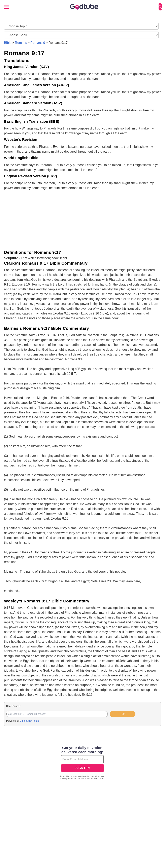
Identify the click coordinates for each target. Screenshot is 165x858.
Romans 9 (37, 42)
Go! (123, 714)
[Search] (160, 6)
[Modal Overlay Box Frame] (82, 763)
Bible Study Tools (29, 720)
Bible (7, 42)
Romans (21, 42)
